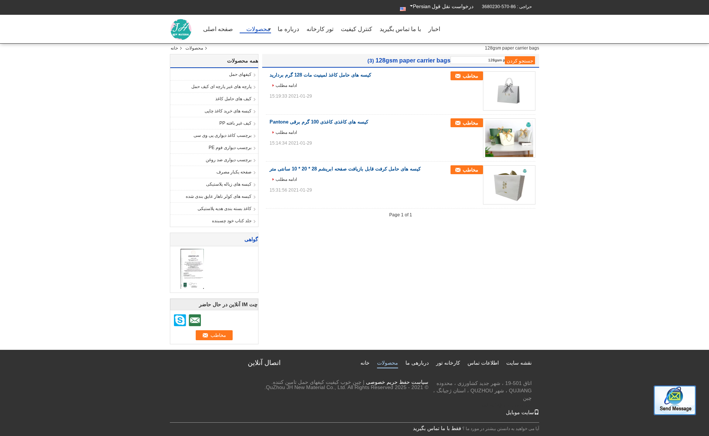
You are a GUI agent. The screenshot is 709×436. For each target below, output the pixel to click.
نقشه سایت (519, 363)
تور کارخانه (319, 29)
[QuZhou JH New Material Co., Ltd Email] (194, 320)
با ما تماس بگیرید (400, 29)
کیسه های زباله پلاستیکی (228, 184)
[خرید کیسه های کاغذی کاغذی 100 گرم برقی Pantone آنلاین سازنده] (509, 138)
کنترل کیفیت (356, 29)
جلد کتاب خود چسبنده (231, 220)
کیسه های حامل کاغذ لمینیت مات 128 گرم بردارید (320, 75)
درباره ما (288, 29)
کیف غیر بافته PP (235, 123)
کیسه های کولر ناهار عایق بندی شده (218, 196)
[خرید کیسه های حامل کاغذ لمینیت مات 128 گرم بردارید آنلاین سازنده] (509, 91)
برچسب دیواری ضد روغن (228, 159)
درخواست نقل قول (452, 6)
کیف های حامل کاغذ (233, 98)
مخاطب (470, 76)
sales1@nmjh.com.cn (507, 405)
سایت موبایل (520, 412)
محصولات (258, 29)
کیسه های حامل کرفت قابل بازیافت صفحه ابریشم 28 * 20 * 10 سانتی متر (345, 169)
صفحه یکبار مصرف (233, 172)
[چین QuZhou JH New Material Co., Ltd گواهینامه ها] (192, 268)
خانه (174, 48)
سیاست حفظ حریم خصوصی (397, 382)
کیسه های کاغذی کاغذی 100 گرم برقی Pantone (319, 122)
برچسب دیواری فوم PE (230, 147)
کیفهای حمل (240, 74)
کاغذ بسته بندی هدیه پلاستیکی (224, 208)
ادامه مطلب (286, 85)
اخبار (434, 29)
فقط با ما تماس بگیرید (437, 428)
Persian (422, 6)
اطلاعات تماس (483, 363)
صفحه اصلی (218, 29)
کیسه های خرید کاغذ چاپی (228, 111)
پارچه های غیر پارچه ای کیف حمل (221, 86)
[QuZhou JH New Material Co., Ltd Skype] (180, 320)
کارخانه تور (448, 363)
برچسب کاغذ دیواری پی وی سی (222, 135)
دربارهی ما (417, 363)
